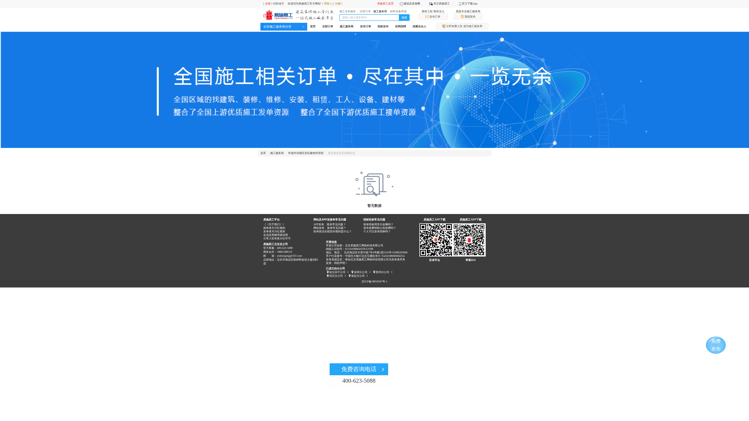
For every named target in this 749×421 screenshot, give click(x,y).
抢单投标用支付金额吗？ (378, 224)
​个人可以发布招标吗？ (377, 231)
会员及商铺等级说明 (275, 234)
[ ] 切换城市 (273, 3)
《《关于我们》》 (274, 224)
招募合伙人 (419, 26)
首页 (313, 26)
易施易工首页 (385, 3)
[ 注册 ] (337, 3)
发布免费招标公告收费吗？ (379, 227)
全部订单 (327, 26)
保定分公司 (358, 275)
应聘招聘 (400, 26)
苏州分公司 (382, 272)
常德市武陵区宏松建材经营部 (306, 153)
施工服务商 (346, 26)
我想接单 (470, 16)
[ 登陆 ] (326, 3)
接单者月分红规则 (274, 227)
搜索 (404, 17)
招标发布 (383, 26)
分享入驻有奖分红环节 (277, 238)
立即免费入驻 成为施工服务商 (463, 26)
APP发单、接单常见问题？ (329, 224)
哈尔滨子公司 (337, 272)
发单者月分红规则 (274, 231)
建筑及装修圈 (412, 3)
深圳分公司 (360, 272)
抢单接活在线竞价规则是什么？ (332, 231)
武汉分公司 (336, 275)
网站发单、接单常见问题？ (329, 227)
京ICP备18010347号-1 (374, 281)
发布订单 (434, 16)
